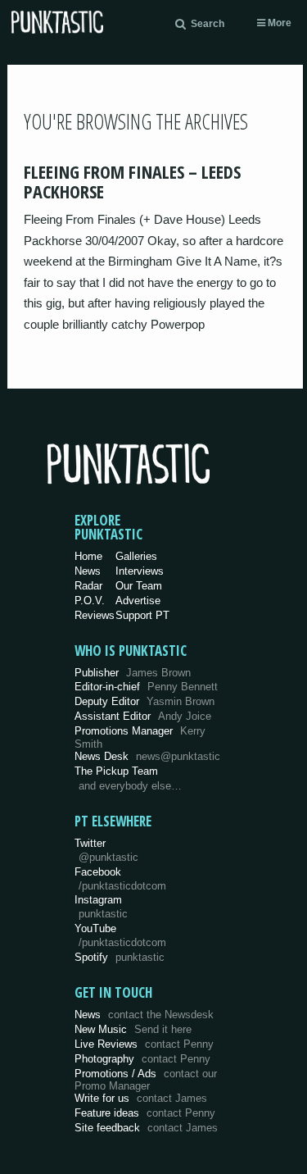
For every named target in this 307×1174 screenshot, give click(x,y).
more (278, 23)
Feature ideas (144, 1113)
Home (88, 556)
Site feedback (146, 1128)
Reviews (94, 615)
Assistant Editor (142, 716)
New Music (133, 1029)
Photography (142, 1059)
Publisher (132, 673)
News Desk (147, 756)
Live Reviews (144, 1044)
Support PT (142, 615)
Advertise (137, 600)
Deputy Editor (144, 701)
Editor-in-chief (146, 686)
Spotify (119, 957)
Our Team (138, 586)
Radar (88, 586)
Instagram (101, 907)
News (87, 571)
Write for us (140, 1098)
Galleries (136, 556)
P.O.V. (89, 600)
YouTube (120, 935)
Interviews (139, 571)
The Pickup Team (116, 771)
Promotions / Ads (145, 1080)
